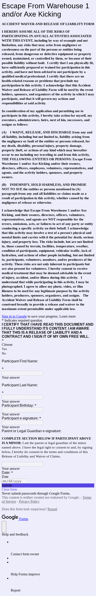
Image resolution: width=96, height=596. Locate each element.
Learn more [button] (67, 316)
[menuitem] (52, 548)
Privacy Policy (29, 501)
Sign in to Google (14, 316)
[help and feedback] (4, 526)
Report (52, 509)
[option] (48, 345)
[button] (48, 485)
